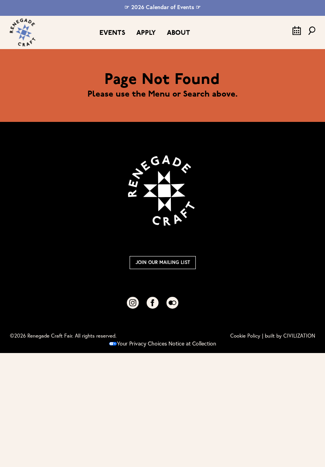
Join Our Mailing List (163, 262)
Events (112, 33)
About (178, 33)
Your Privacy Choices (142, 343)
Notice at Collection (192, 343)
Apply (146, 33)
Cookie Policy (245, 335)
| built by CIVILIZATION (288, 335)
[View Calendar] (296, 33)
